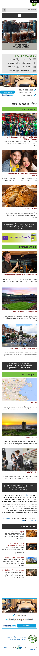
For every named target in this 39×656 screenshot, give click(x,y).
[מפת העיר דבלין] (19, 389)
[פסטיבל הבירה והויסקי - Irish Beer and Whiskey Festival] (19, 124)
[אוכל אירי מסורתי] (19, 196)
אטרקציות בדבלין (14, 364)
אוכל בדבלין (9, 224)
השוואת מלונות (26, 71)
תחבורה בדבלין (9, 486)
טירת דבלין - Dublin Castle (14, 558)
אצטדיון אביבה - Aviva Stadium (25, 311)
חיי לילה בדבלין (13, 226)
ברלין (23, 520)
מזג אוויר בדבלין (31, 437)
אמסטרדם (29, 520)
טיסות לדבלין (27, 63)
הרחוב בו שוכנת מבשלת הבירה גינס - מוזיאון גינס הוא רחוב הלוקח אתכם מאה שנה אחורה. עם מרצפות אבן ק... (20, 281)
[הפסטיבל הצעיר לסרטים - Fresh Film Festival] (19, 161)
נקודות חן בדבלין (14, 366)
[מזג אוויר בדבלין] (19, 424)
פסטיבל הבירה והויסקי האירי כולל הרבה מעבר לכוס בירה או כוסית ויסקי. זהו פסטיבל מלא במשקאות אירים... (20, 143)
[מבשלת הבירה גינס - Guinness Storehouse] (19, 262)
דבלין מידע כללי (28, 374)
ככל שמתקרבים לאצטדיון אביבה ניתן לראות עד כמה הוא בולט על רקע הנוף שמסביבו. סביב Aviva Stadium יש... (20, 318)
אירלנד (8, 518)
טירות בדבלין (13, 368)
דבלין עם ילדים (25, 368)
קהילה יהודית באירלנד (19, 489)
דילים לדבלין (27, 67)
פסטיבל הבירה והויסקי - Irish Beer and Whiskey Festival (22, 138)
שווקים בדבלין (19, 224)
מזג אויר (12, 71)
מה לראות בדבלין (27, 247)
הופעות (12, 59)
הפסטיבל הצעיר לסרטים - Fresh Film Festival (22, 175)
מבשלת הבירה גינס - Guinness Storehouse (20, 275)
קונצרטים (11, 63)
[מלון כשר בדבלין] (19, 459)
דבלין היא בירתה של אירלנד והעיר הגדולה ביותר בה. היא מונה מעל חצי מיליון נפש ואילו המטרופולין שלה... (20, 408)
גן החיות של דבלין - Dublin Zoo (13, 570)
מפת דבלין (11, 67)
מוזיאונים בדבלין (26, 366)
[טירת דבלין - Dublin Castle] (31, 560)
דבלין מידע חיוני (24, 487)
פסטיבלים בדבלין (26, 226)
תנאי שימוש (23, 637)
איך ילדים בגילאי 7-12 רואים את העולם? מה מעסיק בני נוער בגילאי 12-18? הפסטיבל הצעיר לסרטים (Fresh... (19, 179)
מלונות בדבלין (27, 59)
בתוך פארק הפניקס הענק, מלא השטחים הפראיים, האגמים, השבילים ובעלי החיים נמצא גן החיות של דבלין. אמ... (14, 574)
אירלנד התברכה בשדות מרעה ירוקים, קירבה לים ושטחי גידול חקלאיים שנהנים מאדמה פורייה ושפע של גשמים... (19, 215)
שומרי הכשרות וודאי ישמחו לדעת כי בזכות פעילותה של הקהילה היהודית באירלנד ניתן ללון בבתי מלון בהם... (19, 477)
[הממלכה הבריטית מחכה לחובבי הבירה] (19, 31)
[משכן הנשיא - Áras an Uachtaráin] (19, 335)
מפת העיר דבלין (31, 402)
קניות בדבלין (30, 486)
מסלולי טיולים (30, 224)
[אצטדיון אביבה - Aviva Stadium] (19, 298)
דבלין (27, 495)
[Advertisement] (19, 587)
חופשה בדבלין (29, 109)
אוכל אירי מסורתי (30, 209)
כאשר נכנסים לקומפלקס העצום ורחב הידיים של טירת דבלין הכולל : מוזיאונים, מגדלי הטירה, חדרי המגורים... (13, 562)
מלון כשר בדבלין (31, 472)
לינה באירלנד (13, 487)
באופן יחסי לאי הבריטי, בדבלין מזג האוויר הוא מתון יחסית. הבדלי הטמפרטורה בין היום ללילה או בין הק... (20, 443)
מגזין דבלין (19, 228)
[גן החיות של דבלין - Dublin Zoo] (31, 573)
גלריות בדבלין (26, 364)
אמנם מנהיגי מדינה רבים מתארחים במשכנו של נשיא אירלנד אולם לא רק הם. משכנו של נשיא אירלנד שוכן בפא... (20, 355)
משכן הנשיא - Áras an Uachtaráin (23, 348)
